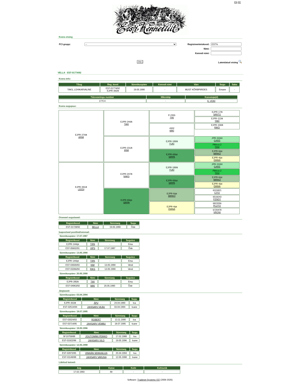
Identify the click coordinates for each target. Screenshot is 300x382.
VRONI (217, 212)
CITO (217, 193)
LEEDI (81, 189)
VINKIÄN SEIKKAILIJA (96, 353)
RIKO (217, 127)
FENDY (217, 199)
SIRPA (172, 157)
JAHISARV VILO (96, 340)
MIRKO (217, 153)
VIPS (92, 248)
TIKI (172, 117)
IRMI (126, 150)
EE (239, 2)
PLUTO (217, 206)
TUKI (171, 144)
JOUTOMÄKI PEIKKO (96, 336)
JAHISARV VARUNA (96, 357)
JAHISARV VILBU (96, 307)
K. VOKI (211, 101)
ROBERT (96, 319)
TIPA (92, 244)
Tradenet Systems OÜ (148, 380)
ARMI (81, 137)
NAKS (126, 176)
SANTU (217, 114)
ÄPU (96, 303)
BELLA (95, 227)
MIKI (172, 131)
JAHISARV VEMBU (96, 323)
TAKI (126, 124)
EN (235, 2)
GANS (217, 140)
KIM (92, 265)
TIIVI (217, 147)
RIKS (92, 269)
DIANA (217, 160)
